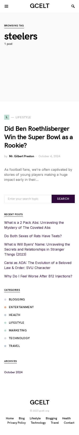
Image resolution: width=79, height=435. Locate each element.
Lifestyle (16, 322)
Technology (19, 338)
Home (10, 418)
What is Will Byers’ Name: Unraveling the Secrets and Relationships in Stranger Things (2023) (37, 249)
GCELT (39, 6)
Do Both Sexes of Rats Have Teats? (33, 236)
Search (63, 199)
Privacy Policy (16, 423)
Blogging (17, 299)
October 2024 (13, 372)
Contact (69, 423)
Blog (22, 418)
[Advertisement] (39, 79)
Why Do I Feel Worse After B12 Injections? (38, 276)
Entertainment (21, 307)
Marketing (18, 330)
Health (14, 315)
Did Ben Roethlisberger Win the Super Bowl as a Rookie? (38, 137)
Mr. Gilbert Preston (21, 156)
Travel (14, 346)
